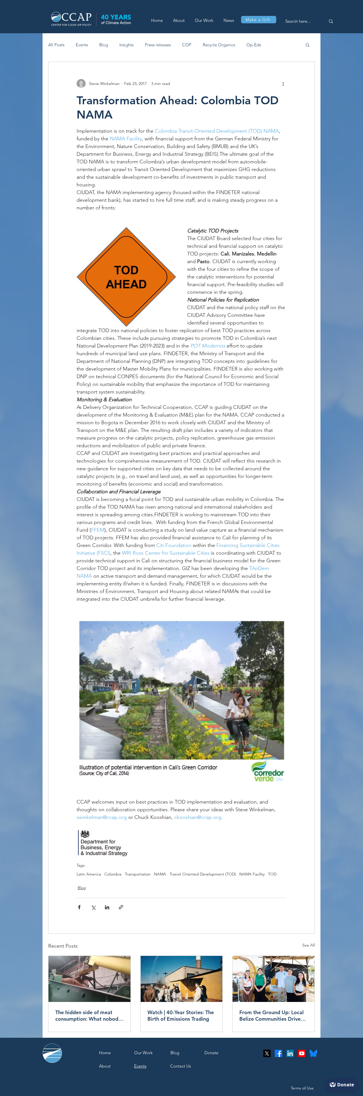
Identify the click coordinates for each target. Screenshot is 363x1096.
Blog (103, 44)
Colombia (112, 874)
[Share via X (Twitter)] (93, 907)
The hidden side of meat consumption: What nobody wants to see (88, 1015)
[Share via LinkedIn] (107, 907)
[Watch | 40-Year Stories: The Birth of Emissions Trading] (182, 979)
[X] (267, 1053)
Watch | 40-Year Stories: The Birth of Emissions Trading (180, 1015)
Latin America (89, 874)
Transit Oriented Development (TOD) (203, 874)
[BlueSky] (313, 1053)
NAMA (160, 874)
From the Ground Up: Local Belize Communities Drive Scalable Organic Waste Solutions (271, 1015)
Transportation (138, 874)
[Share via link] (121, 907)
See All (308, 945)
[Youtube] (301, 1053)
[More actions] (283, 83)
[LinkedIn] (290, 1053)
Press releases (158, 44)
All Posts (56, 44)
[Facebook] (278, 1053)
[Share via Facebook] (79, 907)
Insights (126, 44)
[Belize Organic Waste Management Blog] (274, 979)
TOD (272, 874)
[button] (307, 44)
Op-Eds (253, 44)
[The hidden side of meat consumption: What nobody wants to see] (89, 979)
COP (186, 44)
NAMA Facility (252, 874)
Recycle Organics (219, 44)
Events (82, 44)
